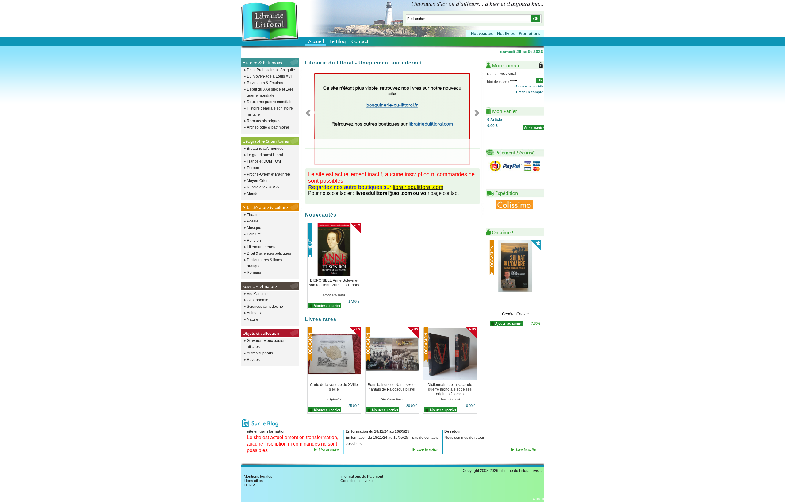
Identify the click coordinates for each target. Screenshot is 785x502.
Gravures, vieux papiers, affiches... (267, 343)
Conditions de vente (357, 481)
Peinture (254, 234)
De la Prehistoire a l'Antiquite (271, 70)
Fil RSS (250, 485)
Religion (254, 240)
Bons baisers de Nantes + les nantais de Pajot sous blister (392, 387)
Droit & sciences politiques (269, 253)
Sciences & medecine (265, 306)
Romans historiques (263, 121)
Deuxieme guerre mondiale (270, 102)
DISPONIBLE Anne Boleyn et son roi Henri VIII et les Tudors (334, 282)
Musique (254, 228)
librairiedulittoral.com (418, 187)
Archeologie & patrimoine (268, 127)
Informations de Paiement (361, 476)
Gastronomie (257, 300)
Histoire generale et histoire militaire (270, 111)
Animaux (254, 313)
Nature (252, 319)
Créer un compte (529, 92)
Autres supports (260, 353)
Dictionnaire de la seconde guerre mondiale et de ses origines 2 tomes (449, 389)
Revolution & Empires (265, 83)
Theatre (253, 215)
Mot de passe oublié (528, 86)
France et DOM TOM (264, 161)
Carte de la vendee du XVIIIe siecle (334, 387)
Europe (253, 168)
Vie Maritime (257, 294)
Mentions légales (258, 476)
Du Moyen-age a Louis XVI (269, 76)
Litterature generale (263, 247)
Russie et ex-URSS (263, 187)
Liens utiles (253, 481)
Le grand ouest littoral (265, 155)
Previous (310, 113)
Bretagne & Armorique (265, 148)
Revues (253, 359)
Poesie (252, 221)
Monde (252, 193)
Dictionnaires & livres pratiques (264, 263)
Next (475, 113)
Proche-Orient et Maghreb (268, 174)
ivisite (538, 471)
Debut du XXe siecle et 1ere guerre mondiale (270, 92)
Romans (254, 272)
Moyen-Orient (258, 181)
